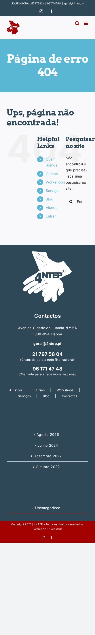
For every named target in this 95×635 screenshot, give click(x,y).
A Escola (15, 390)
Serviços (53, 190)
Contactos (69, 396)
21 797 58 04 (47, 354)
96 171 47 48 (47, 369)
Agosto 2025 (47, 434)
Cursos (52, 174)
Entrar (51, 216)
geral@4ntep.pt (74, 3)
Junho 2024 (47, 445)
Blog (49, 199)
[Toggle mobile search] (77, 23)
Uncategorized (47, 508)
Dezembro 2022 (48, 456)
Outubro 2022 (48, 467)
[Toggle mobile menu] (86, 23)
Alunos (51, 207)
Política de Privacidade (47, 529)
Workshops (55, 182)
